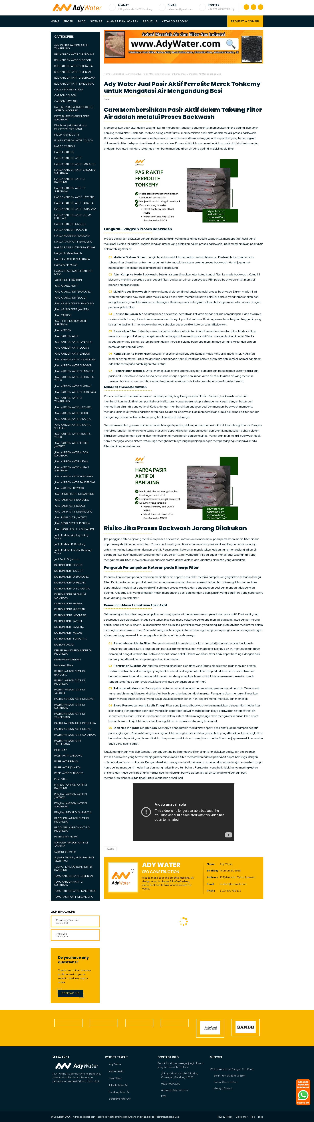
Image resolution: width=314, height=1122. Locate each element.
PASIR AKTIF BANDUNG (68, 755)
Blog (82, 21)
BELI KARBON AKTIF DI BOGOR (72, 60)
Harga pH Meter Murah (68, 253)
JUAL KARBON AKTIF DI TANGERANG (68, 399)
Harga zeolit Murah (65, 265)
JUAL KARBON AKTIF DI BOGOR (73, 365)
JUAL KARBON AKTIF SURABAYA (73, 476)
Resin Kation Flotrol (65, 836)
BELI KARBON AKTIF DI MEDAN (72, 72)
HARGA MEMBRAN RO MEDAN (72, 235)
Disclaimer (241, 1116)
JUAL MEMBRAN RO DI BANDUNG (74, 494)
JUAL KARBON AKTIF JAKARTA (72, 418)
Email (210, 884)
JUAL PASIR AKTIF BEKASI (69, 505)
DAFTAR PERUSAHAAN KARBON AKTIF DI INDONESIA (73, 108)
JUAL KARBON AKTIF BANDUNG (73, 341)
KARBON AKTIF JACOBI (68, 621)
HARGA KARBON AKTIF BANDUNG (74, 164)
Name (211, 864)
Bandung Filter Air (119, 1092)
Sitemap (96, 21)
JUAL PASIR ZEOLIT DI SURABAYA (74, 529)
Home (55, 21)
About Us (149, 21)
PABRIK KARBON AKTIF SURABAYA (75, 734)
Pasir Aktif (60, 749)
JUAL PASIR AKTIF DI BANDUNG (73, 511)
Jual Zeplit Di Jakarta (66, 559)
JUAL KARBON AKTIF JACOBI (71, 413)
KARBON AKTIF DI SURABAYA (72, 588)
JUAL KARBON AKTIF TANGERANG (74, 482)
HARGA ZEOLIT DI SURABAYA (72, 259)
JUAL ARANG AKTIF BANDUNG (72, 291)
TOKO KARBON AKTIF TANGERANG (75, 891)
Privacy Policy (224, 1116)
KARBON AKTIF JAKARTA (69, 627)
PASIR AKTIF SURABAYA (68, 773)
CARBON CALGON (65, 95)
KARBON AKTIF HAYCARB (69, 609)
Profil (68, 21)
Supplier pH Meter (65, 851)
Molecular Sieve (63, 665)
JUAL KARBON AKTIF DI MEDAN (73, 386)
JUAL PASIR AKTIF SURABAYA (72, 523)
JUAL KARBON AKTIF (66, 336)
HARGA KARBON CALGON (69, 224)
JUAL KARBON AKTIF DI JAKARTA (74, 371)
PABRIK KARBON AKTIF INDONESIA (75, 723)
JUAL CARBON (63, 315)
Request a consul (245, 21)
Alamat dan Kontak (122, 21)
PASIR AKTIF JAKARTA (67, 767)
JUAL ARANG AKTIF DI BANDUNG (74, 303)
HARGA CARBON (64, 146)
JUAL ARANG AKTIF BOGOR (70, 297)
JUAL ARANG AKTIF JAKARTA (71, 309)
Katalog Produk (175, 21)
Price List (61, 933)
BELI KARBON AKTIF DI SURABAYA (74, 77)
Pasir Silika (60, 779)
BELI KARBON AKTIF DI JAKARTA (73, 66)
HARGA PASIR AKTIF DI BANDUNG (74, 247)
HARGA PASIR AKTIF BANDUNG (73, 241)
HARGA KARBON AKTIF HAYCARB (74, 197)
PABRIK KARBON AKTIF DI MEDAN (74, 698)
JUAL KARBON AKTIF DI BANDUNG (74, 359)
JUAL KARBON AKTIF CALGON (72, 353)
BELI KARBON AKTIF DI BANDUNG (74, 54)
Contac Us (70, 993)
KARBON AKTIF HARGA (68, 603)
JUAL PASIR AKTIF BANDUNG (71, 499)
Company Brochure (67, 920)
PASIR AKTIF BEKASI (66, 761)
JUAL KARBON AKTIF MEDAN (71, 461)
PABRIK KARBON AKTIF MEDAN (72, 728)
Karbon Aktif (116, 1071)
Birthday (212, 870)
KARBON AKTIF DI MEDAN (69, 582)
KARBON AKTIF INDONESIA (70, 615)
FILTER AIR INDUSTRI (66, 134)
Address (212, 877)
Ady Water (115, 1064)
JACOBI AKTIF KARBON (68, 280)
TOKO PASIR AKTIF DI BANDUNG (73, 896)
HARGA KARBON (64, 152)
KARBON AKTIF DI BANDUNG (71, 576)
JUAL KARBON (62, 330)
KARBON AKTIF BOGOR (68, 565)
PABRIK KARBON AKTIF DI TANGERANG (69, 715)
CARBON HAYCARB (66, 101)
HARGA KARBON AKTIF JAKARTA (74, 203)
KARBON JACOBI (64, 644)
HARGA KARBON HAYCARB (70, 229)
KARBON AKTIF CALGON (68, 571)
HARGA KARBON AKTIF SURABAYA (75, 209)
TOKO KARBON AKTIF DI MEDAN (73, 875)
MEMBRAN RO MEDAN (67, 659)
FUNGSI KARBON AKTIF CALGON (73, 140)
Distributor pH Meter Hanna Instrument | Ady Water (70, 127)
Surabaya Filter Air (119, 1098)
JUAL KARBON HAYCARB (69, 488)
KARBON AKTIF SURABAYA (70, 638)
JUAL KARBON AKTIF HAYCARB (72, 407)
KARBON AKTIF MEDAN (68, 632)
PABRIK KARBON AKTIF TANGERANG (68, 742)
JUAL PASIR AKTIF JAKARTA (70, 517)
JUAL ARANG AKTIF (65, 285)
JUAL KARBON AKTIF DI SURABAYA (75, 392)
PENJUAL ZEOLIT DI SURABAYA (73, 812)
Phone (211, 890)
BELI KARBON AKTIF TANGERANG (74, 83)
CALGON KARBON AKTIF (68, 89)
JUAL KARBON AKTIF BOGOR (71, 347)
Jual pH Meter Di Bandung (69, 544)
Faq (253, 1116)
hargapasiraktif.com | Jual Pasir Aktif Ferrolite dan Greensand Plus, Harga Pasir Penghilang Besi (126, 1116)
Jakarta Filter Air (118, 1085)
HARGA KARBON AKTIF (68, 158)
